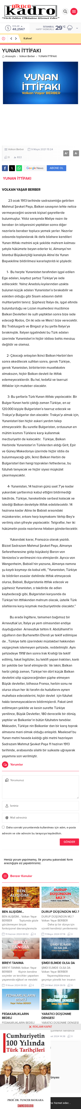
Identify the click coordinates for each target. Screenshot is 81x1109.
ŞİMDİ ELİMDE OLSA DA (58, 963)
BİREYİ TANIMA (13, 963)
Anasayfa (10, 56)
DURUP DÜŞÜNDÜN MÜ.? (60, 912)
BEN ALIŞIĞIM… (13, 912)
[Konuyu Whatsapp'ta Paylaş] (19, 168)
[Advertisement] (40, 125)
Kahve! (28, 38)
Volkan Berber (27, 56)
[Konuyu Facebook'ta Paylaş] (5, 168)
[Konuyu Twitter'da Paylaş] (12, 168)
